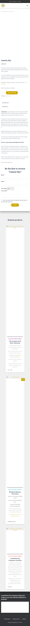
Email (3, 181)
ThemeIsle (20, 622)
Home (2, 11)
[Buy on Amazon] (21, 370)
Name (3, 175)
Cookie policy (7, 619)
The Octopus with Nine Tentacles (15, 342)
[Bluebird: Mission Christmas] (15, 431)
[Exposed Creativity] (3, 5)
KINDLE (18, 357)
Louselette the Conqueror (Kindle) (15, 559)
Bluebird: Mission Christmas (15, 493)
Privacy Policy (16, 619)
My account (14, 1)
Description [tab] (5, 102)
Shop (10, 1)
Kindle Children (17, 338)
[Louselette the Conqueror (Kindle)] (15, 541)
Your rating (4, 188)
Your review (4, 190)
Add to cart (11, 92)
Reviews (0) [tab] (5, 106)
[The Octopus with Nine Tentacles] (15, 280)
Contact (19, 1)
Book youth (6, 11)
